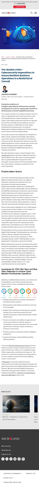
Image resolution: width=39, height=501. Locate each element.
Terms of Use (30, 473)
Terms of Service (30, 469)
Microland (6, 362)
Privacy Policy (23, 469)
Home (2, 57)
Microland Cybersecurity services (19, 346)
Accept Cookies (19, 6)
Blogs (13, 57)
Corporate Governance (12, 473)
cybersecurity (5, 155)
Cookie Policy (21, 3)
